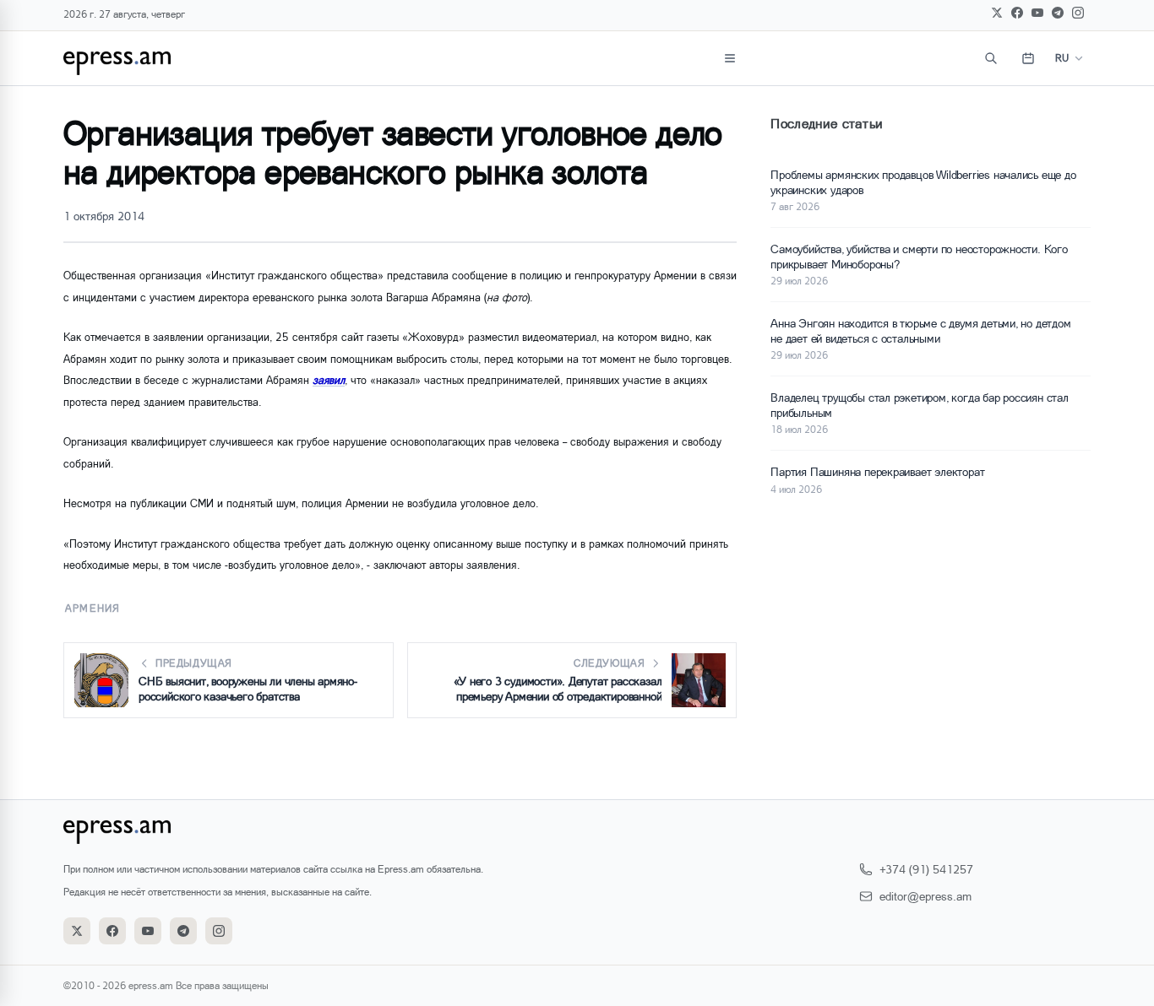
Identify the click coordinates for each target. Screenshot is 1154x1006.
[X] (997, 13)
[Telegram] (1058, 13)
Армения (92, 608)
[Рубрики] (730, 58)
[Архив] (1028, 58)
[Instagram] (1078, 13)
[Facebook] (1017, 13)
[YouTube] (1037, 13)
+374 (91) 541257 (926, 869)
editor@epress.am (925, 896)
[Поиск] (991, 58)
